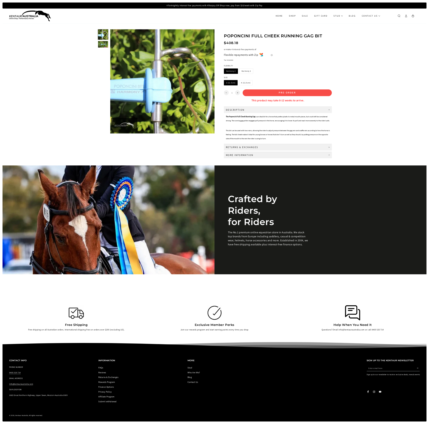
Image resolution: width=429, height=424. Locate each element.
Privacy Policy (105, 391)
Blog (190, 377)
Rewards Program (106, 382)
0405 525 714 (15, 372)
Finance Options (106, 386)
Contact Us (193, 382)
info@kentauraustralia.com (21, 384)
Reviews (102, 372)
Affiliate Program (106, 396)
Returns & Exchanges (108, 377)
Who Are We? (194, 372)
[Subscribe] (418, 368)
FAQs (100, 367)
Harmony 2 (231, 71)
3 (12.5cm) (230, 83)
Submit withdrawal (107, 401)
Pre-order (287, 92)
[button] (399, 16)
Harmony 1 (246, 71)
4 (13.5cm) (245, 83)
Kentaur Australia (21, 415)
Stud (190, 367)
